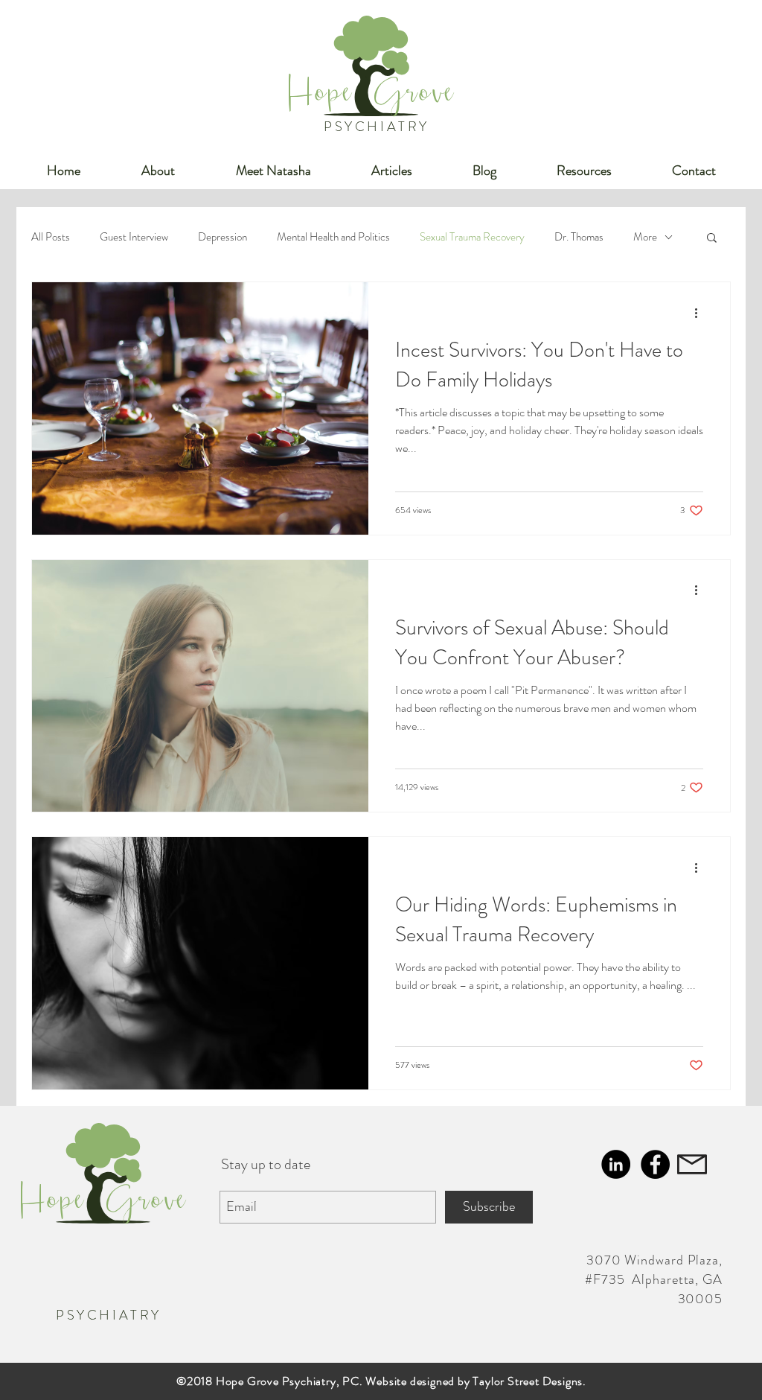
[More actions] (701, 313)
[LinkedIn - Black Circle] (615, 1164)
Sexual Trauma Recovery (472, 237)
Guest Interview (134, 237)
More (645, 237)
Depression (222, 237)
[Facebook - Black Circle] (655, 1164)
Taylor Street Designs (528, 1381)
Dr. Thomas (578, 237)
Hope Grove (372, 97)
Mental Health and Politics (333, 237)
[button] (712, 238)
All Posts (50, 237)
